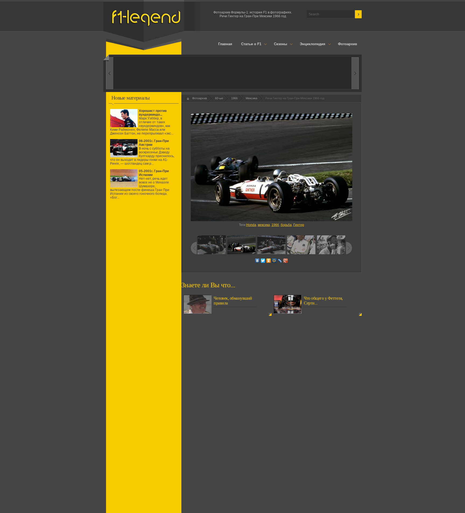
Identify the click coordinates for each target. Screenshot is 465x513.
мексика (264, 225)
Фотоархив (347, 44)
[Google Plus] (285, 260)
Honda (251, 225)
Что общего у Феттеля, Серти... (323, 301)
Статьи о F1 (249, 44)
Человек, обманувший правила (233, 301)
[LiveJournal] (280, 260)
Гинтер (298, 225)
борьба (286, 225)
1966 (234, 98)
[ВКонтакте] (257, 260)
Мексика (251, 98)
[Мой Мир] (274, 260)
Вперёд (109, 73)
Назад (355, 73)
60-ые (219, 98)
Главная (225, 44)
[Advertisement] (143, 251)
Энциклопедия (310, 44)
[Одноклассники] (269, 260)
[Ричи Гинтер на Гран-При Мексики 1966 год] (271, 167)
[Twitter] (263, 260)
